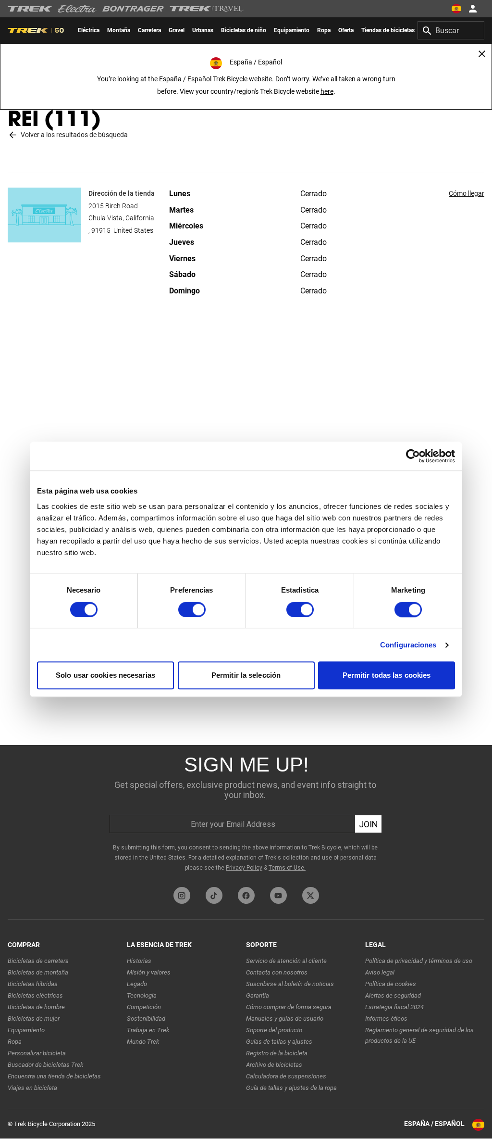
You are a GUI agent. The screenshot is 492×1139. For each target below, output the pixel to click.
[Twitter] (310, 895)
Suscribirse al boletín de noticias (290, 983)
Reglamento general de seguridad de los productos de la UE (419, 1035)
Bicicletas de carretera (38, 960)
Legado (137, 983)
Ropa (15, 1041)
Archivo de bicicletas (274, 1064)
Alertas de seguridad (393, 995)
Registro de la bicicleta (277, 1053)
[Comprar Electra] (77, 9)
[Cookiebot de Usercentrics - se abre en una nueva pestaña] (413, 456)
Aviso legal (379, 972)
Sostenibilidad (146, 1018)
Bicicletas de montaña (38, 972)
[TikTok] (214, 895)
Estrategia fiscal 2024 (394, 1007)
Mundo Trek (143, 1041)
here (326, 91)
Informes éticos (386, 1018)
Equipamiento (26, 1030)
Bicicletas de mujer (34, 1018)
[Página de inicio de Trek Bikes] (30, 9)
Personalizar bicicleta (37, 1053)
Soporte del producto (274, 1030)
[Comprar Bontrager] (133, 9)
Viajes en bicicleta (32, 1087)
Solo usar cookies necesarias (105, 675)
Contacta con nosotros (277, 972)
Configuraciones (408, 645)
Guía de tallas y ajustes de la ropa (291, 1087)
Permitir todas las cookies (387, 675)
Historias (139, 960)
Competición (144, 1007)
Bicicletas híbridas (33, 983)
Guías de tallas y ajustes (279, 1041)
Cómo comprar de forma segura (289, 1007)
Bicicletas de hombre (36, 1007)
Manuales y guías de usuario (284, 1018)
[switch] (192, 609)
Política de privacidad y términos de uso (418, 960)
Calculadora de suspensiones (286, 1076)
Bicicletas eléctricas (35, 995)
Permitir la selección (246, 675)
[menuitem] (88, 30)
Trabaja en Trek (148, 1030)
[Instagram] (181, 895)
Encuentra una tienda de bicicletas (54, 1076)
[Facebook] (246, 895)
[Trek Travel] (207, 9)
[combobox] (451, 30)
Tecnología (142, 995)
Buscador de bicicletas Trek (45, 1064)
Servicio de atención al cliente (286, 960)
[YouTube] (278, 895)
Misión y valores (149, 972)
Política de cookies (390, 983)
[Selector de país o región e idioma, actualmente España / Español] (456, 8)
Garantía (257, 995)
